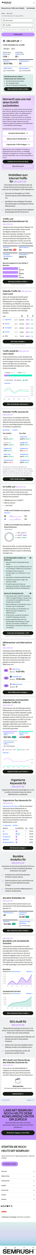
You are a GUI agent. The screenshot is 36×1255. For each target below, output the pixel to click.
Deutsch (3, 1199)
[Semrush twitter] (12, 1206)
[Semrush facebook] (10, 1206)
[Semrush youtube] (8, 1206)
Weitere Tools (5, 1176)
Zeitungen (6, 48)
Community (4, 1190)
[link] (12, 8)
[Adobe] (4, 1211)
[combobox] (16, 30)
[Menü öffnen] (34, 3)
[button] (23, 16)
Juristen (3, 1195)
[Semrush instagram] (4, 1206)
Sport (13, 48)
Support (3, 1185)
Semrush (4, 1171)
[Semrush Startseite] (6, 3)
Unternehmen (5, 1181)
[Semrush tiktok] (6, 1206)
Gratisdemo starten (9, 1164)
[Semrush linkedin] (2, 1206)
